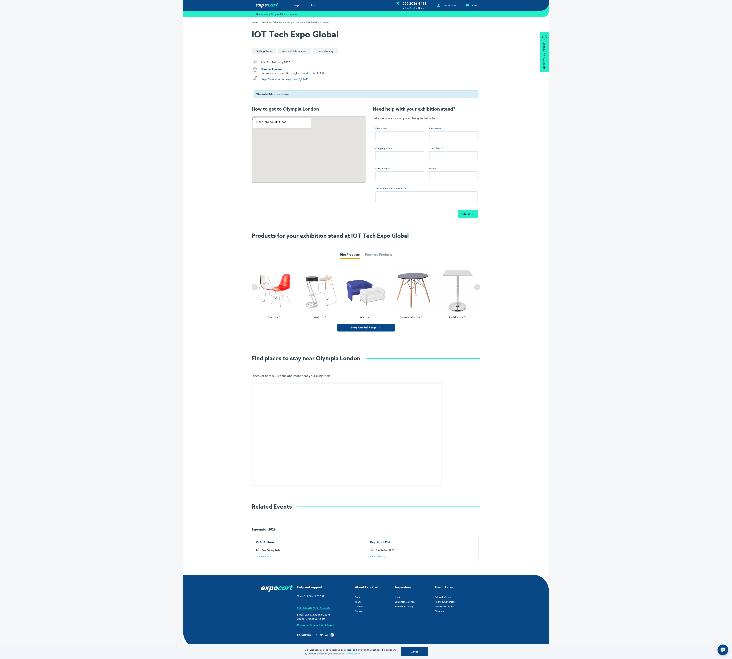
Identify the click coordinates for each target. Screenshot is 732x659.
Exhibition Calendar (272, 22)
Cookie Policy (353, 653)
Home (255, 22)
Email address (382, 168)
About (358, 597)
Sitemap (439, 611)
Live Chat (410, 8)
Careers (359, 606)
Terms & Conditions (445, 601)
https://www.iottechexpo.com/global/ (284, 79)
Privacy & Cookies (444, 606)
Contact (359, 611)
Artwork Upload (443, 597)
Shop (295, 5)
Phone (432, 168)
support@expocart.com (311, 618)
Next (477, 287)
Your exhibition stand (294, 51)
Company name (383, 148)
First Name (381, 128)
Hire (312, 5)
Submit (466, 214)
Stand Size (434, 148)
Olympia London (294, 22)
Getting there (264, 51)
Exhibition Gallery (404, 606)
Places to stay (325, 51)
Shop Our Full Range (364, 328)
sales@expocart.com (317, 614)
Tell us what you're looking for (391, 188)
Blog (397, 597)
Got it (414, 652)
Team (358, 601)
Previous (255, 287)
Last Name (435, 128)
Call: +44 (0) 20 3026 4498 (313, 608)
